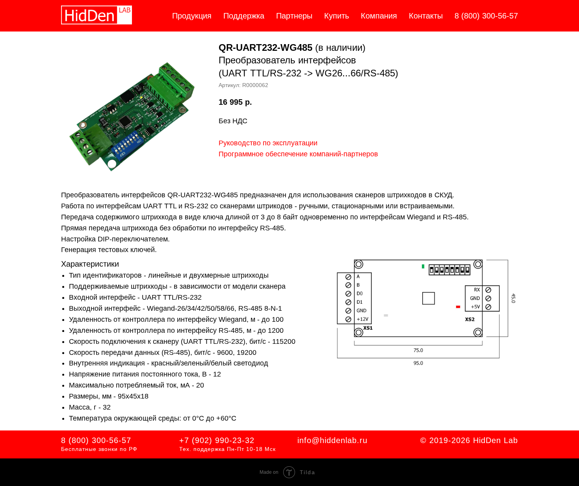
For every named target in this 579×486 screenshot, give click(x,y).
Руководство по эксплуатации (268, 143)
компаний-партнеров (343, 154)
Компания (379, 15)
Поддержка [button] (243, 15)
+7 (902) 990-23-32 (216, 440)
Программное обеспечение (263, 154)
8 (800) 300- (85, 440)
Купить (336, 15)
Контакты (426, 15)
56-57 (120, 440)
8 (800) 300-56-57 (486, 15)
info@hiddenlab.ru (332, 440)
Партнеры (294, 15)
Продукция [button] (192, 15)
